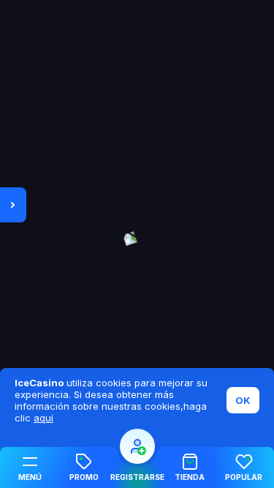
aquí (43, 418)
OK (243, 400)
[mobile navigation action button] (137, 446)
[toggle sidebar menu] (13, 204)
